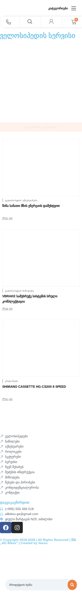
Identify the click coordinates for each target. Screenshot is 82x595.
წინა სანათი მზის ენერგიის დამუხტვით (31, 206)
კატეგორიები (58, 8)
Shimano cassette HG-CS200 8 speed (34, 386)
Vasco (43, 543)
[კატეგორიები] (73, 8)
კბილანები (11, 381)
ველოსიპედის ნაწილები (19, 291)
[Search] (72, 585)
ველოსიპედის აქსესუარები (21, 200)
